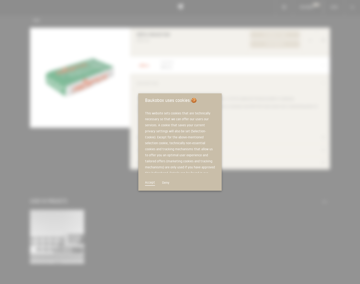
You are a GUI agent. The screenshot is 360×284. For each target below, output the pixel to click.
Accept (150, 182)
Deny (165, 182)
